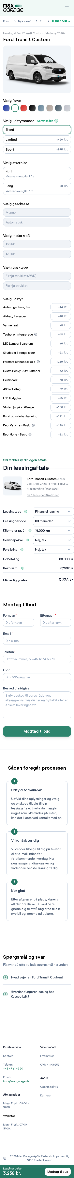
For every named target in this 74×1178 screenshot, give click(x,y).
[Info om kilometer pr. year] (30, 530)
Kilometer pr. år (14, 530)
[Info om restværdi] (22, 568)
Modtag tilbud (37, 731)
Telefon (8, 652)
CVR (6, 670)
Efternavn (47, 615)
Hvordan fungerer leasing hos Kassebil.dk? (32, 994)
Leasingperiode (14, 521)
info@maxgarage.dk (16, 1081)
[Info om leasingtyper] (25, 511)
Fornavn (9, 615)
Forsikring (10, 549)
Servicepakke (13, 540)
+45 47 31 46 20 (13, 1068)
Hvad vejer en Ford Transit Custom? (37, 977)
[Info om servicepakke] (27, 540)
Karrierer (46, 1095)
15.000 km (42, 530)
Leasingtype (12, 511)
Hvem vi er (47, 1055)
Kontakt (8, 1055)
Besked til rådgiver (17, 688)
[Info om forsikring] (22, 549)
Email (7, 633)
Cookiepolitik (49, 1086)
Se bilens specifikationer (43, 495)
